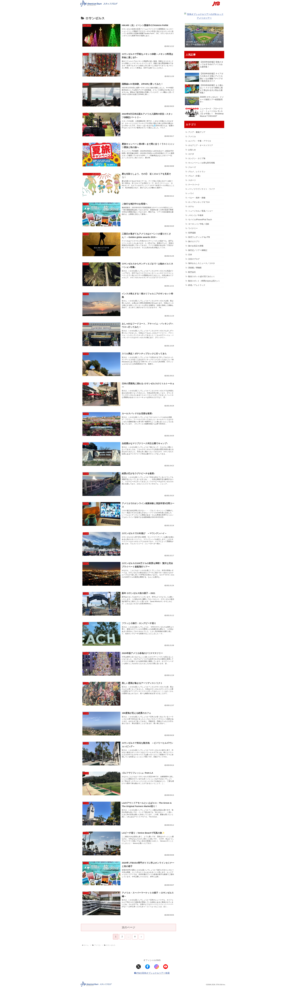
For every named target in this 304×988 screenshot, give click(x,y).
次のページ (128, 927)
